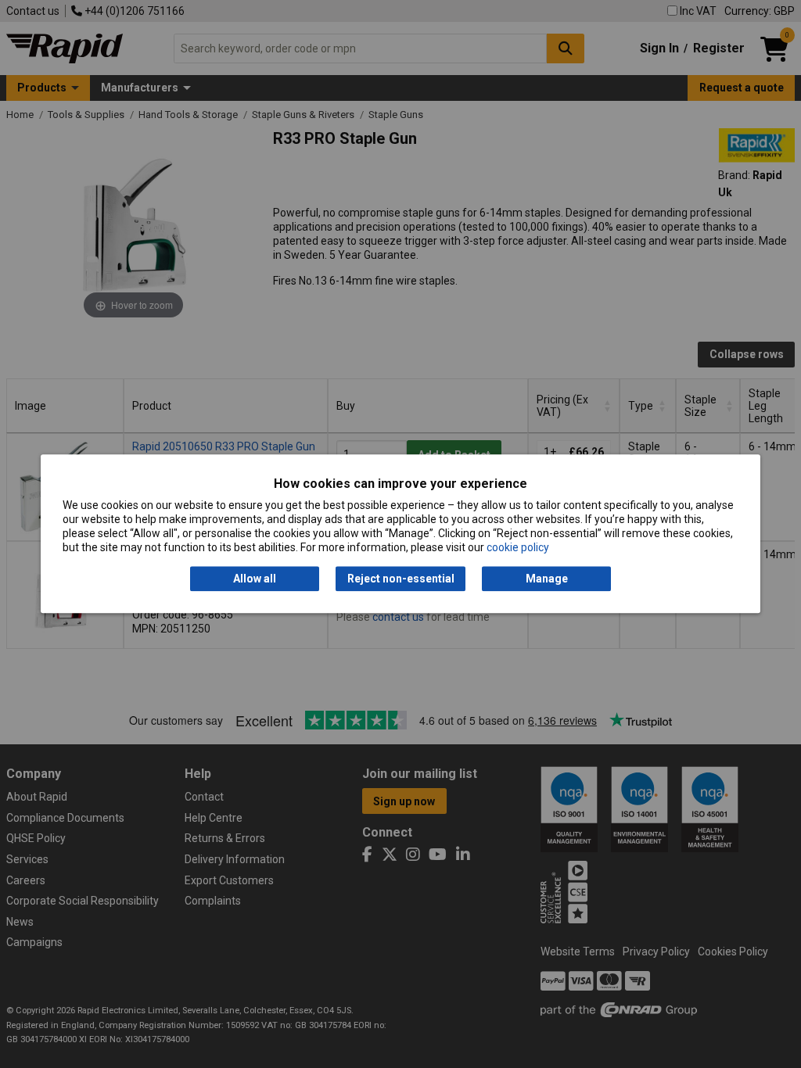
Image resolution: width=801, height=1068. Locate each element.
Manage (547, 578)
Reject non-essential (400, 578)
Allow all (254, 578)
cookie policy (518, 548)
